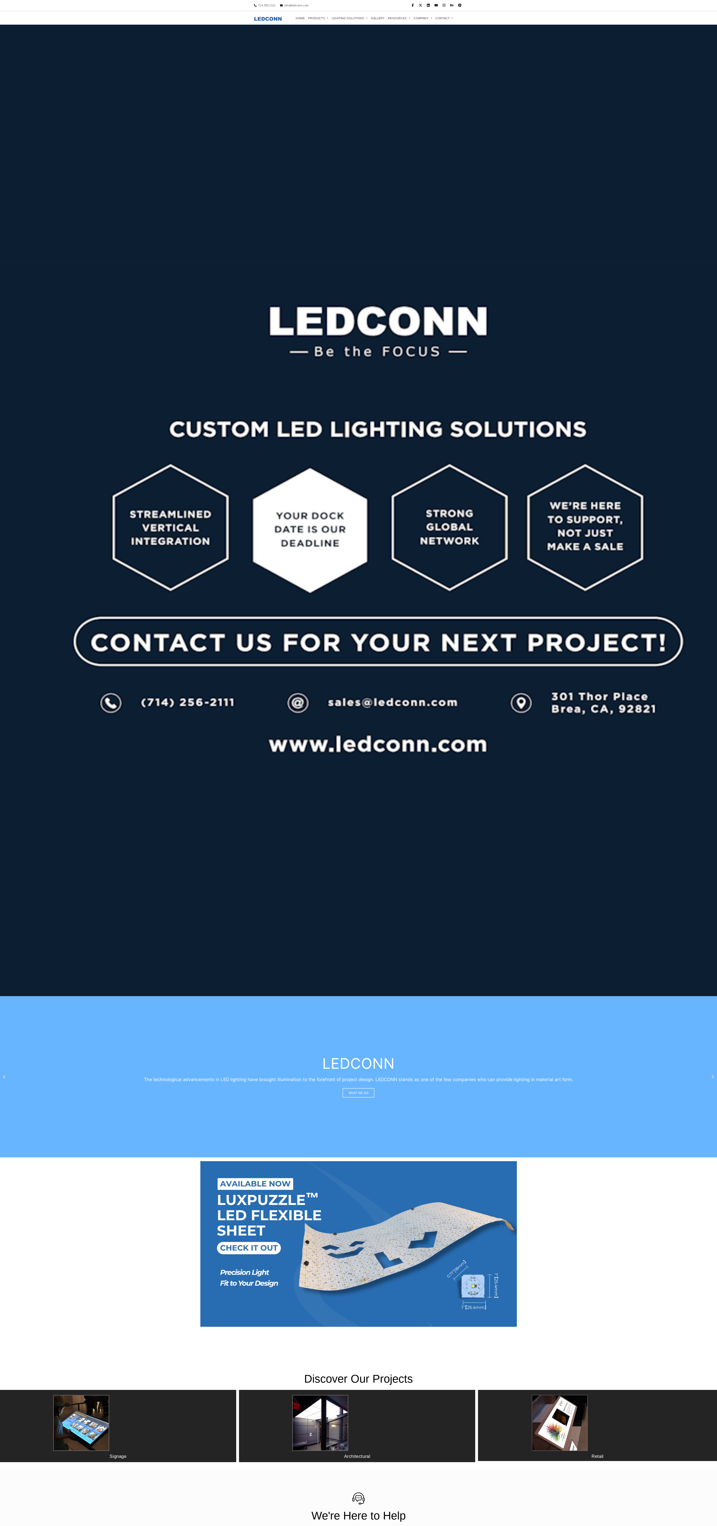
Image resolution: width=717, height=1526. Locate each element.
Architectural (357, 1456)
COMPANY (421, 18)
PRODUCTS (316, 18)
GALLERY (377, 18)
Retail (597, 1456)
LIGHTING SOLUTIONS (348, 18)
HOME (300, 18)
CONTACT (442, 18)
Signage (118, 1456)
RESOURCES (397, 18)
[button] (318, 18)
